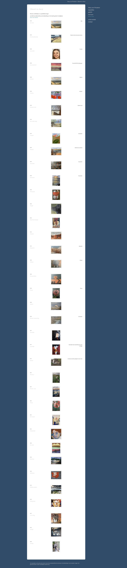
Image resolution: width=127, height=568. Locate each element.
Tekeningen (90, 14)
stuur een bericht (34, 17)
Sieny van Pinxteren (72, 1)
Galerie (90, 12)
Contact (90, 22)
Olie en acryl (91, 16)
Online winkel (92, 19)
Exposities (91, 10)
